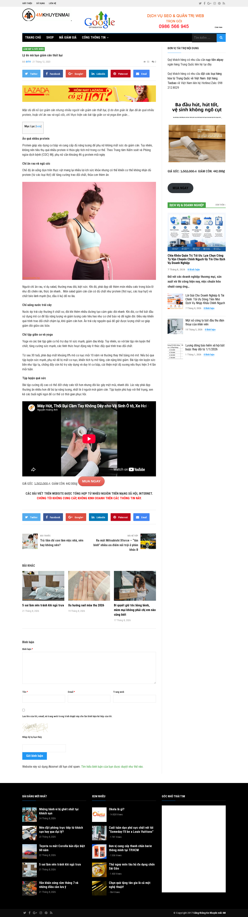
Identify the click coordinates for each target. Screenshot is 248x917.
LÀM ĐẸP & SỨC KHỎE (33, 49)
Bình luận (27, 649)
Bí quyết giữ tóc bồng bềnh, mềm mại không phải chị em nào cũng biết (135, 609)
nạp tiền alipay (214, 60)
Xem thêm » (220, 205)
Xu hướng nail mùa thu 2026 (86, 605)
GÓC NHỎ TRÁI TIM (173, 796)
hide (38, 126)
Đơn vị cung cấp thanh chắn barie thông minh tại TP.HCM (130, 848)
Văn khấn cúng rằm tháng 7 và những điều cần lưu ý (58, 885)
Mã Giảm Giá (68, 37)
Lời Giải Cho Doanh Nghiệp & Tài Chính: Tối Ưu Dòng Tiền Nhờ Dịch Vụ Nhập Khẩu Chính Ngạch (205, 299)
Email (71, 692)
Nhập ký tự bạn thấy (32, 737)
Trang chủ (33, 37)
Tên (25, 692)
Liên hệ (52, 3)
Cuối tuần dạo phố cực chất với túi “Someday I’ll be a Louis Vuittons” (131, 830)
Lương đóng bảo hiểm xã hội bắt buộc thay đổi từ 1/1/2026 (205, 347)
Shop (50, 37)
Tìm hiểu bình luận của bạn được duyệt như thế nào (112, 766)
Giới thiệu (27, 3)
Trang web (118, 692)
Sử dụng (40, 3)
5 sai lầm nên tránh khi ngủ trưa (43, 605)
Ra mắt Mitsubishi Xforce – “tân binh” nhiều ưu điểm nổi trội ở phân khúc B (115, 545)
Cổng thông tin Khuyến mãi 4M (209, 912)
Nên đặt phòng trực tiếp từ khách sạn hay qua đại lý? (61, 830)
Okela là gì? (116, 809)
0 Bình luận (194, 269)
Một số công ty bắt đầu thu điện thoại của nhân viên (204, 322)
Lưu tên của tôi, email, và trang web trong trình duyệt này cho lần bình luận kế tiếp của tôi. (67, 716)
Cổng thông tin (94, 37)
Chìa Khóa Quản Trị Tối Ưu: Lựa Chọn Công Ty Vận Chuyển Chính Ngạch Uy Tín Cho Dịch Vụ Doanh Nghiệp (196, 259)
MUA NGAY (91, 481)
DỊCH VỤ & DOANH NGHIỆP (187, 205)
